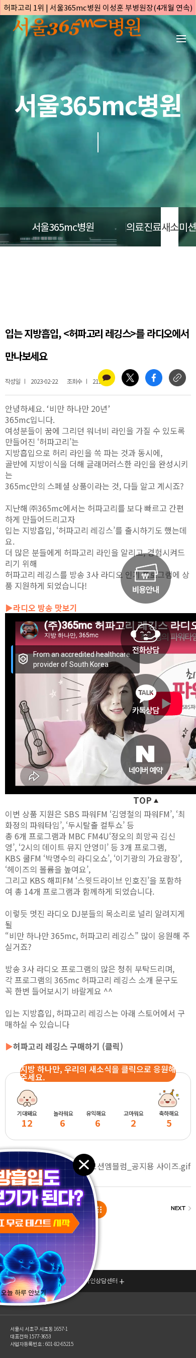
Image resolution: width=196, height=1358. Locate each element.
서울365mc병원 (63, 227)
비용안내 (146, 578)
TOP (142, 801)
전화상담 (146, 639)
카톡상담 (146, 699)
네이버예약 (146, 759)
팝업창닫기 (83, 1163)
